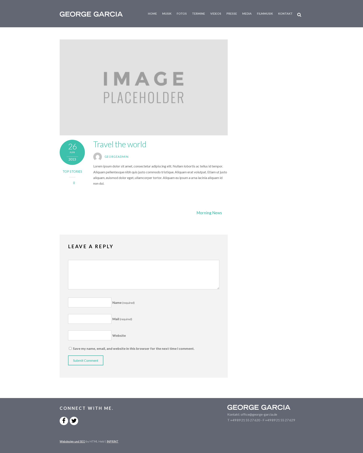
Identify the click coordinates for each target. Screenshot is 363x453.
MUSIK (166, 13)
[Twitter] (74, 420)
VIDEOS (215, 13)
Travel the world (119, 144)
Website (119, 335)
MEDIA (247, 13)
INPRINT (112, 441)
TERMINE (198, 13)
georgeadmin (117, 156)
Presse (231, 13)
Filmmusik (265, 13)
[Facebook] (64, 420)
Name (123, 302)
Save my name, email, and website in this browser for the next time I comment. (134, 348)
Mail (122, 319)
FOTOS (182, 13)
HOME (152, 13)
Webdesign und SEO (72, 441)
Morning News (209, 212)
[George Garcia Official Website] (91, 14)
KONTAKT (285, 13)
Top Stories (72, 171)
